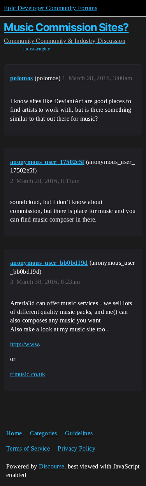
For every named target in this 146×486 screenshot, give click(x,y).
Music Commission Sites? (66, 27)
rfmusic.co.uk (27, 374)
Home (14, 433)
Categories (43, 433)
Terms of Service (28, 448)
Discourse (52, 466)
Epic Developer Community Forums (50, 8)
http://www (24, 344)
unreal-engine (36, 48)
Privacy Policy (76, 448)
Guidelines (79, 433)
